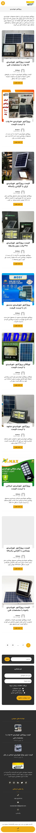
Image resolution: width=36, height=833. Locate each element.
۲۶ (13, 645)
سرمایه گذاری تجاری (17, 693)
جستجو (7, 659)
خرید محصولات (16, 688)
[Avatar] (23, 71)
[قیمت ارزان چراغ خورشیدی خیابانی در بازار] (18, 748)
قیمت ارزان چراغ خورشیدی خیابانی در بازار (18, 755)
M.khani (17, 70)
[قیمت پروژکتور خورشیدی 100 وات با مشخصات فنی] (18, 727)
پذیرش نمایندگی (16, 691)
